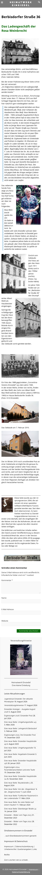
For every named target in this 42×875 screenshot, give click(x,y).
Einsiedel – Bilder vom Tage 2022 (17, 821)
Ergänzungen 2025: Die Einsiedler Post (20, 735)
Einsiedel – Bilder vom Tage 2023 (17, 815)
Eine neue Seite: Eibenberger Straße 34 (20, 809)
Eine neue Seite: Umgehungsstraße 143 (20, 722)
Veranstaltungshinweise (14, 705)
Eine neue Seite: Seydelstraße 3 (17, 783)
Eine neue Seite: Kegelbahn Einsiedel (19, 754)
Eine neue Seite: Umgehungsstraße (18, 748)
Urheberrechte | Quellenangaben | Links (20, 849)
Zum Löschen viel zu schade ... (16, 860)
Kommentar (7, 580)
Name (3, 598)
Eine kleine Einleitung (21, 685)
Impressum (8, 847)
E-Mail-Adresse (7, 609)
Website (4, 621)
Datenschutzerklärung (24, 847)
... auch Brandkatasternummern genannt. (20, 836)
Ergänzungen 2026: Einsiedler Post (18, 716)
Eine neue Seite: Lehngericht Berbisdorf (20, 729)
